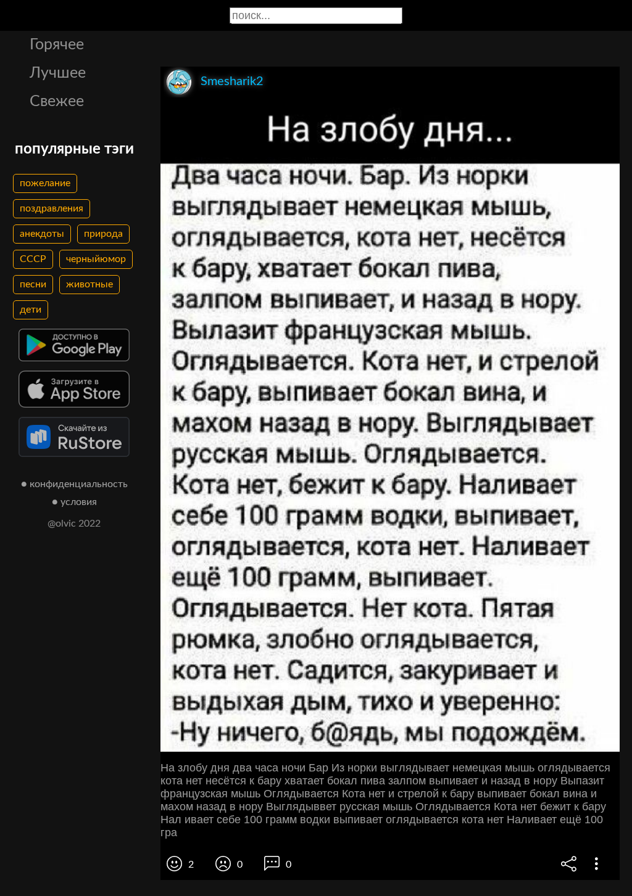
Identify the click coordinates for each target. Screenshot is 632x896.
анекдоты (42, 234)
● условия (74, 502)
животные (89, 284)
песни (33, 284)
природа (103, 234)
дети (30, 309)
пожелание (45, 183)
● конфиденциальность (74, 484)
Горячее (57, 44)
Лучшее (58, 73)
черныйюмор (96, 259)
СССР (33, 259)
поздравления (51, 208)
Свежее (57, 101)
